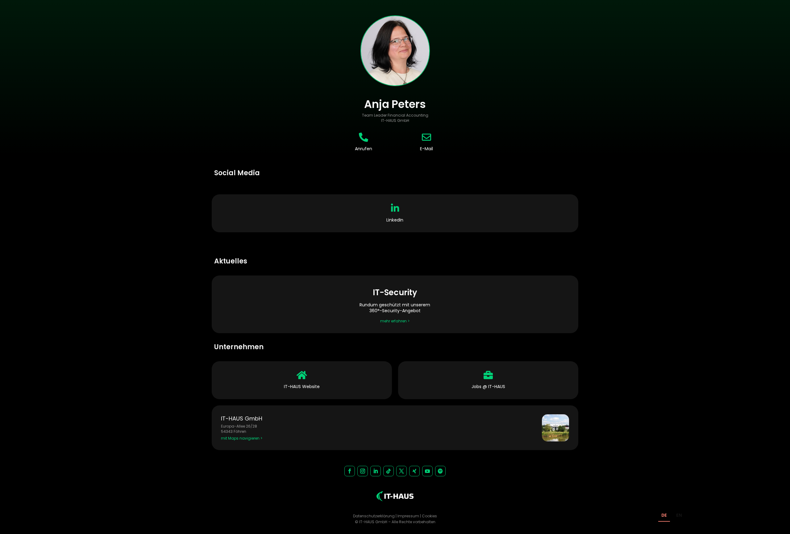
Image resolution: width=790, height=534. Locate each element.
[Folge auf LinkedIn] (375, 471)
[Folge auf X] (401, 471)
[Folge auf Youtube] (427, 471)
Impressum (408, 516)
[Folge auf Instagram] (362, 471)
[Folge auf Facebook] (349, 471)
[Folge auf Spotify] (440, 471)
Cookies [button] (429, 516)
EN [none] (679, 515)
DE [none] (664, 515)
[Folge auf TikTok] (388, 471)
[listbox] (671, 516)
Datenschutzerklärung (374, 516)
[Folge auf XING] (414, 471)
